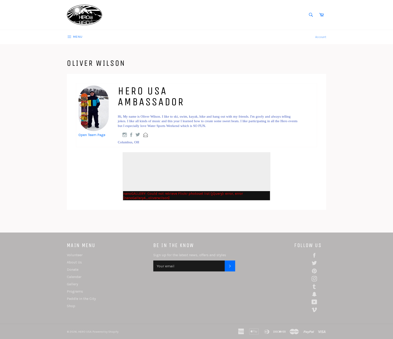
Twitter (138, 135)
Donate (72, 269)
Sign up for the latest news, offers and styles (189, 255)
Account (320, 37)
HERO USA (84, 331)
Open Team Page (91, 135)
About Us (74, 262)
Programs (75, 291)
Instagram (124, 135)
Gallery (72, 284)
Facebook (131, 135)
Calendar (74, 277)
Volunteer (75, 255)
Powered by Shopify (105, 331)
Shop (71, 306)
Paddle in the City (81, 298)
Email (145, 135)
